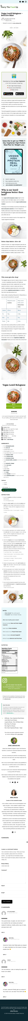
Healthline (9, 302)
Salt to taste (6, 470)
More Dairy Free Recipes (10, 724)
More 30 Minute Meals (18, 722)
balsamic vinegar (10, 463)
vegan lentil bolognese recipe (11, 197)
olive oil (8, 447)
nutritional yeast (10, 475)
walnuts (8, 473)
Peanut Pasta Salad (16, 631)
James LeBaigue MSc (17, 23)
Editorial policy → (10, 713)
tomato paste (10, 456)
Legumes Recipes (8, 722)
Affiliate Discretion (14, 1011)
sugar (7, 472)
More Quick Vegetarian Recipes (12, 727)
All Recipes (7, 718)
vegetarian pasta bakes (13, 290)
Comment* (4, 870)
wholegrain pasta (10, 446)
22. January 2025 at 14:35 (14, 939)
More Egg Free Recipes (10, 725)
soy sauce (9, 465)
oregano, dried (9, 454)
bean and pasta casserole (7, 208)
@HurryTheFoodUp (9, 686)
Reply (3, 932)
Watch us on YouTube (23, 2)
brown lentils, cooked (11, 459)
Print (14, 404)
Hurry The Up (9, 7)
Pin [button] (14, 407)
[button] (11, 411)
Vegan (20, 727)
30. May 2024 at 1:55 (11, 961)
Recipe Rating (5, 863)
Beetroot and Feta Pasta (16, 638)
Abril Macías (10, 439)
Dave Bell (11, 938)
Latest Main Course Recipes (11, 720)
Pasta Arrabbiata (13, 628)
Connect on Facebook (20, 2)
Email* (3, 892)
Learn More (20, 734)
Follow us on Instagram (26, 2)
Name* (3, 885)
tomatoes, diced (10, 458)
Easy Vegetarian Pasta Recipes (17, 718)
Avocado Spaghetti (15, 635)
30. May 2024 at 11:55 (13, 983)
